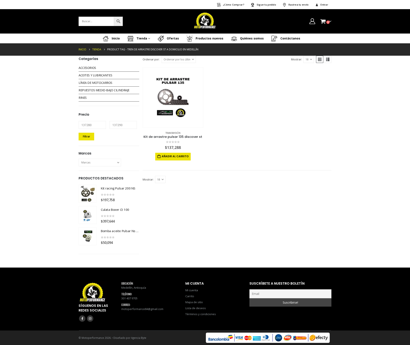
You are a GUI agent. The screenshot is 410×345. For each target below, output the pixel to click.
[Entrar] (312, 21)
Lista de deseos (195, 308)
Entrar (324, 4)
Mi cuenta (191, 290)
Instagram (90, 318)
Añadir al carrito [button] (175, 156)
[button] (319, 59)
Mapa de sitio (194, 302)
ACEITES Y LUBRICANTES (95, 75)
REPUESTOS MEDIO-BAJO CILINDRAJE (104, 90)
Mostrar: (296, 59)
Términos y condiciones (200, 314)
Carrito (189, 296)
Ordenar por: (151, 59)
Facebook (82, 318)
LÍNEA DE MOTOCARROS (95, 83)
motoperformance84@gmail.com (142, 309)
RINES (83, 98)
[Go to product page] (173, 97)
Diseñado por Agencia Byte (129, 337)
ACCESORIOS (87, 68)
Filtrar (86, 136)
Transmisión (172, 132)
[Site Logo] (205, 21)
